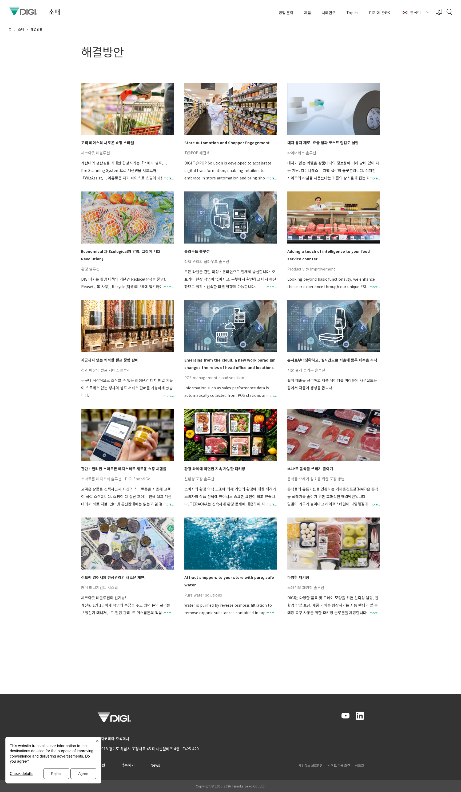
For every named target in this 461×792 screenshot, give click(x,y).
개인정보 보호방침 (311, 765)
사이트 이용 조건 (339, 765)
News (155, 765)
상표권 (359, 765)
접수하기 (128, 765)
